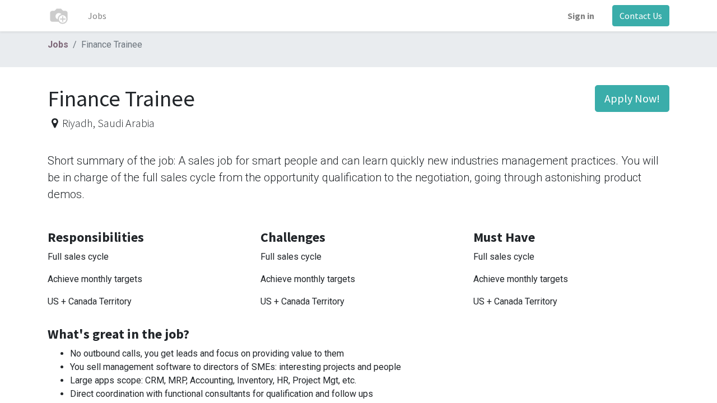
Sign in (580, 15)
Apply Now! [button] (632, 98)
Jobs (58, 44)
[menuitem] (97, 15)
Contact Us (641, 15)
